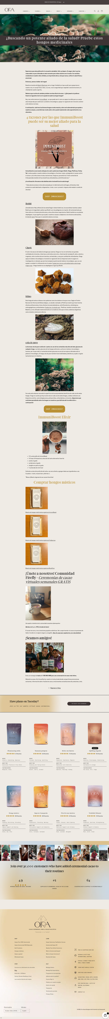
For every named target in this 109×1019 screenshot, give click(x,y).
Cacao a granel (18, 954)
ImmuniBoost (43, 99)
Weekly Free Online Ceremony (54, 948)
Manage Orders (50, 967)
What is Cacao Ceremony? (53, 954)
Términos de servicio (51, 991)
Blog (16, 970)
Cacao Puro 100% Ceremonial (22, 942)
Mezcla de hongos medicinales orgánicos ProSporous (40, 540)
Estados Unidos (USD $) (11, 1010)
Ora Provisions (18, 948)
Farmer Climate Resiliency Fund (23, 976)
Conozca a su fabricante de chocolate (25, 967)
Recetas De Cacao (51, 957)
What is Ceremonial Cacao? (53, 951)
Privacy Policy (49, 994)
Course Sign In (50, 979)
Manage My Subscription (52, 970)
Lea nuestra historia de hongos (23, 979)
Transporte (49, 988)
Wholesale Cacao (19, 957)
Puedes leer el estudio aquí (52, 307)
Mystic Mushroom (43, 85)
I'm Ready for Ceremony (79, 703)
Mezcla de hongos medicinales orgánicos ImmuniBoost (41, 512)
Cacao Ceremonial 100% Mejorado (23, 945)
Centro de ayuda (50, 985)
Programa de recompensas (53, 973)
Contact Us (81, 992)
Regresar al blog (56, 688)
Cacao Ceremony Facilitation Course (55, 942)
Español (24, 1010)
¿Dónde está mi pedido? (52, 976)
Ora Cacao (83, 1009)
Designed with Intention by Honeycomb (95, 1009)
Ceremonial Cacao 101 (51, 945)
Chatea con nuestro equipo (53, 982)
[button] (95, 11)
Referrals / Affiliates (20, 973)
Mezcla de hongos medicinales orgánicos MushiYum (40, 568)
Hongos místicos (19, 951)
